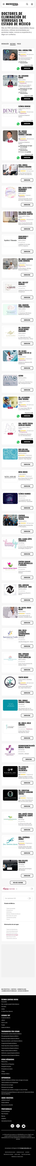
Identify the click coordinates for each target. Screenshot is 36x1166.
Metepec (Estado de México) (13, 914)
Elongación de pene (6, 1066)
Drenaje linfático (5, 1073)
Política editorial (26, 1154)
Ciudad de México (5, 1017)
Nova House (23, 472)
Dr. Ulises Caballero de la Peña (24, 353)
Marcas (3, 1116)
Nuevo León (4, 1022)
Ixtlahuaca (8, 912)
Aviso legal (17, 1154)
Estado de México (5, 1027)
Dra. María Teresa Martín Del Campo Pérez (25, 816)
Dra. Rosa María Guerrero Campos (25, 213)
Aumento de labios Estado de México (10, 1038)
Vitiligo (3, 1071)
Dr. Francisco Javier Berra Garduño (24, 329)
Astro (20, 375)
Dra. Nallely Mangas (23, 283)
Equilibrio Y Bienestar (23, 237)
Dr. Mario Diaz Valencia (7, 1011)
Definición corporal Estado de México (10, 1053)
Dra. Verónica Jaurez (24, 838)
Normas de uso (20, 1152)
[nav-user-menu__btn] (32, 4)
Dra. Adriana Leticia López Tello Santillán (24, 656)
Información (5, 44)
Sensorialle (4, 1001)
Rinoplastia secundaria (6, 1069)
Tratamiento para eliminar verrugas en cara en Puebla (14, 1089)
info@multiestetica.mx (25, 1148)
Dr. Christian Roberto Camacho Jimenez (25, 792)
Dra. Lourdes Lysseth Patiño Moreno (10, 1004)
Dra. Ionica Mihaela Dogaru (24, 166)
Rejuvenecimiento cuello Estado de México (11, 1041)
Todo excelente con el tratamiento (9, 1082)
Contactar (27, 68)
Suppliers (3, 1118)
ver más (20, 680)
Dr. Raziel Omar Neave (24, 608)
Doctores (13, 44)
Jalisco (3, 1020)
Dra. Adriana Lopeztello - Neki (25, 586)
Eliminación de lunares (11, 933)
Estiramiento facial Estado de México (10, 1055)
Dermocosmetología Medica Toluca (26, 746)
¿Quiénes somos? (5, 1100)
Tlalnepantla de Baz (11, 917)
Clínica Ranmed (24, 493)
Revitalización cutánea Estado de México (11, 1033)
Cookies (27, 1152)
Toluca (8, 919)
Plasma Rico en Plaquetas (7, 1064)
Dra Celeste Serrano (23, 861)
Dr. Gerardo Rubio (23, 77)
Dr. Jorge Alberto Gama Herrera (25, 260)
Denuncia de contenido (7, 1105)
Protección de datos (10, 1152)
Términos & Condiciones (17, 1156)
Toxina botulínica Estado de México (10, 1048)
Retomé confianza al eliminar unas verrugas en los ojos (14, 1080)
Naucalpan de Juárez (11, 915)
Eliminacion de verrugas (7, 1087)
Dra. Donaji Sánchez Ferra (24, 701)
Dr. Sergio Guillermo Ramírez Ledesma (25, 133)
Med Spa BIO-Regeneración (23, 450)
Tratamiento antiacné (11, 938)
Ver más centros (18, 882)
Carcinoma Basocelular (12, 931)
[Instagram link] (12, 1126)
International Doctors (6, 1121)
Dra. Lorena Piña (25, 50)
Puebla (3, 1025)
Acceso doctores (5, 1111)
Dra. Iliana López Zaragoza (25, 540)
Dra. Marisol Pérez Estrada (24, 306)
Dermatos (3, 1006)
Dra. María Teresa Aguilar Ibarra (25, 424)
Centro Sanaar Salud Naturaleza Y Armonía (25, 563)
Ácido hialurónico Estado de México (10, 1045)
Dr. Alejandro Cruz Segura (24, 398)
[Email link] (23, 1126)
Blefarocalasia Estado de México (9, 1050)
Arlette (3, 1009)
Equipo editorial (5, 1102)
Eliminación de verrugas (12, 934)
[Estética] (12, 4)
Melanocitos (4, 1061)
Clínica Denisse (24, 106)
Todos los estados (10, 908)
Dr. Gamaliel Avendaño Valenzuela (23, 769)
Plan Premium (4, 1113)
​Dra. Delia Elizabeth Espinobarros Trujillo (24, 633)
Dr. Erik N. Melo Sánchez (24, 724)
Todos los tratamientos (11, 929)
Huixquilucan (9, 910)
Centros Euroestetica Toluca (23, 517)
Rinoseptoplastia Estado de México (9, 1036)
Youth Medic (23, 677)
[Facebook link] (18, 1126)
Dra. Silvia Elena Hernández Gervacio (25, 189)
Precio (19, 44)
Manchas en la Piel (11, 936)
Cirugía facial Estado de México (9, 1043)
